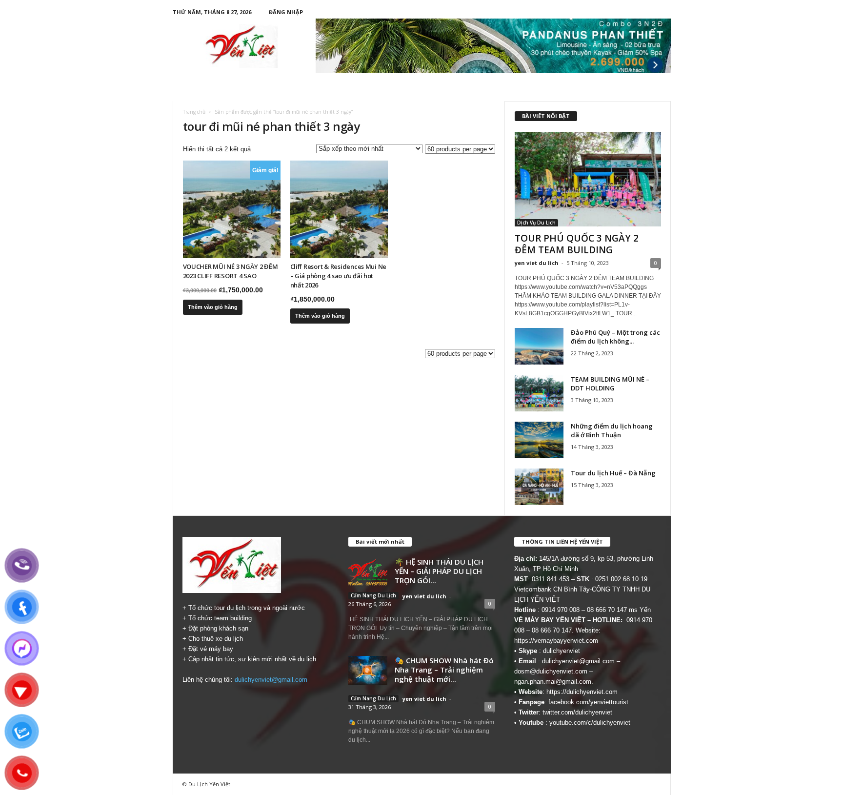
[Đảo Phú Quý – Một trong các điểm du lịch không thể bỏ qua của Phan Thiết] (539, 346)
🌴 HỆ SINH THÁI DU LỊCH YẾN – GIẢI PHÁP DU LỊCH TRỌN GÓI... (439, 571)
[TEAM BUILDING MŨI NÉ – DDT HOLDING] (539, 393)
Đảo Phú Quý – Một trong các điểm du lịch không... (615, 337)
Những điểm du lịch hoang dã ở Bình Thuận (612, 430)
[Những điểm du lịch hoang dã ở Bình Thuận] (539, 440)
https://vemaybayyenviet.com (556, 640)
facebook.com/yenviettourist (588, 702)
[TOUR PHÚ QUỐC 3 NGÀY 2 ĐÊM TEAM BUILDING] (588, 179)
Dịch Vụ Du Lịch (536, 222)
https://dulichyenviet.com (582, 691)
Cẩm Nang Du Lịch (373, 595)
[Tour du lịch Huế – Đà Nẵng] (539, 487)
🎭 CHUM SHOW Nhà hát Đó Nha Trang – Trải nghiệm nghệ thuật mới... (444, 669)
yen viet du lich (537, 262)
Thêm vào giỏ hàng (213, 307)
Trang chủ (194, 111)
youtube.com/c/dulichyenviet (589, 722)
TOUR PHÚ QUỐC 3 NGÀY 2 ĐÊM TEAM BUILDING (577, 244)
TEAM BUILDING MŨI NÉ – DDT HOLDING (610, 383)
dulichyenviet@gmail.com (271, 679)
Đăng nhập (286, 12)
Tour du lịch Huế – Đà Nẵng (613, 473)
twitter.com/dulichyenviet (577, 712)
